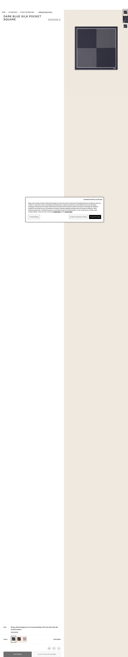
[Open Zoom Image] (96, 52)
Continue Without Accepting (93, 199)
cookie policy (56, 212)
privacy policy (68, 212)
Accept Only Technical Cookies (78, 217)
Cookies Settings (34, 217)
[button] (125, 12)
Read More (14, 632)
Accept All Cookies (95, 217)
